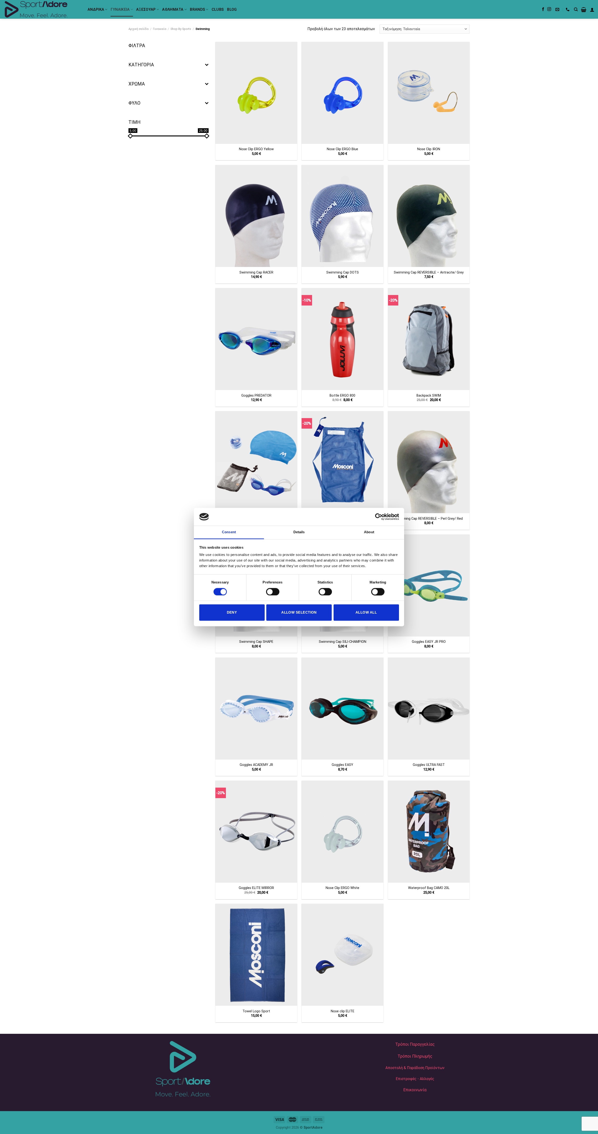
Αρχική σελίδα (138, 29)
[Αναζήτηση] (576, 9)
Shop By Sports (181, 29)
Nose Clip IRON (428, 149)
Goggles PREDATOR (256, 396)
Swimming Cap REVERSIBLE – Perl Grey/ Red (429, 519)
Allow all (366, 613)
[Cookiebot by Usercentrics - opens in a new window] (378, 516)
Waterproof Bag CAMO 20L (428, 888)
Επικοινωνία (415, 1090)
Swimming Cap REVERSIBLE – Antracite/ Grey (429, 272)
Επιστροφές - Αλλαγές (415, 1079)
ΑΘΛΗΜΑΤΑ (173, 9)
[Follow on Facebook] (543, 9)
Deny (232, 613)
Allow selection (299, 613)
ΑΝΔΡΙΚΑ (96, 9)
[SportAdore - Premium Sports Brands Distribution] (42, 9)
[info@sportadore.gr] (557, 9)
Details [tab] (299, 532)
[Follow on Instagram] (549, 9)
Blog (232, 9)
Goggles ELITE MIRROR (256, 888)
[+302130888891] (568, 9)
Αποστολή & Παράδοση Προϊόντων (415, 1068)
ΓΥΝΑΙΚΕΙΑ (120, 9)
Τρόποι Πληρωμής (415, 1056)
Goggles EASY (342, 765)
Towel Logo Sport (256, 1011)
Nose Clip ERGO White (342, 888)
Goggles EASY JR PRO (429, 642)
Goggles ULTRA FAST (429, 765)
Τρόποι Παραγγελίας (415, 1044)
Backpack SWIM (428, 396)
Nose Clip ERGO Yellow (256, 149)
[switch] (272, 591)
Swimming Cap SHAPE (256, 642)
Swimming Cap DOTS (342, 272)
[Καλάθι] (583, 9)
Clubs (218, 9)
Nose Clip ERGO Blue (342, 149)
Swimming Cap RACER (256, 272)
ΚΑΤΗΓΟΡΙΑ (141, 65)
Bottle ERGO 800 (342, 396)
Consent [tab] (229, 532)
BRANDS (197, 9)
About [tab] (369, 532)
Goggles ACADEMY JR (256, 765)
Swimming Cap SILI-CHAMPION (342, 642)
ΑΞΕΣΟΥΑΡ (146, 9)
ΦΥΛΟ (134, 103)
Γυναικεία (159, 29)
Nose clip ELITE (342, 1011)
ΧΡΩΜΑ (136, 84)
